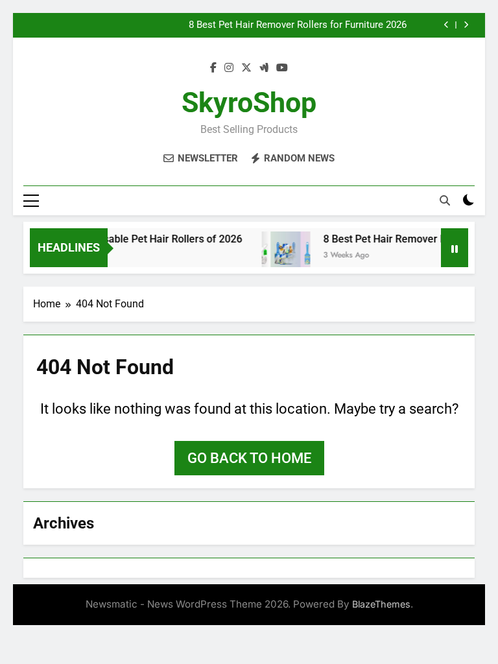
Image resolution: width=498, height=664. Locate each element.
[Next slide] (466, 24)
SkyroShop (249, 102)
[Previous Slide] (446, 24)
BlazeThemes (381, 604)
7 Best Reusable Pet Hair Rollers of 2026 (143, 239)
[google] (263, 68)
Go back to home (249, 458)
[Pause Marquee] (454, 247)
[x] (246, 68)
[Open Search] (445, 200)
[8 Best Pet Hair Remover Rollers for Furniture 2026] (281, 255)
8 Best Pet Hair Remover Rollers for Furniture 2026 (298, 25)
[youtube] (282, 68)
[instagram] (228, 68)
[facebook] (213, 68)
